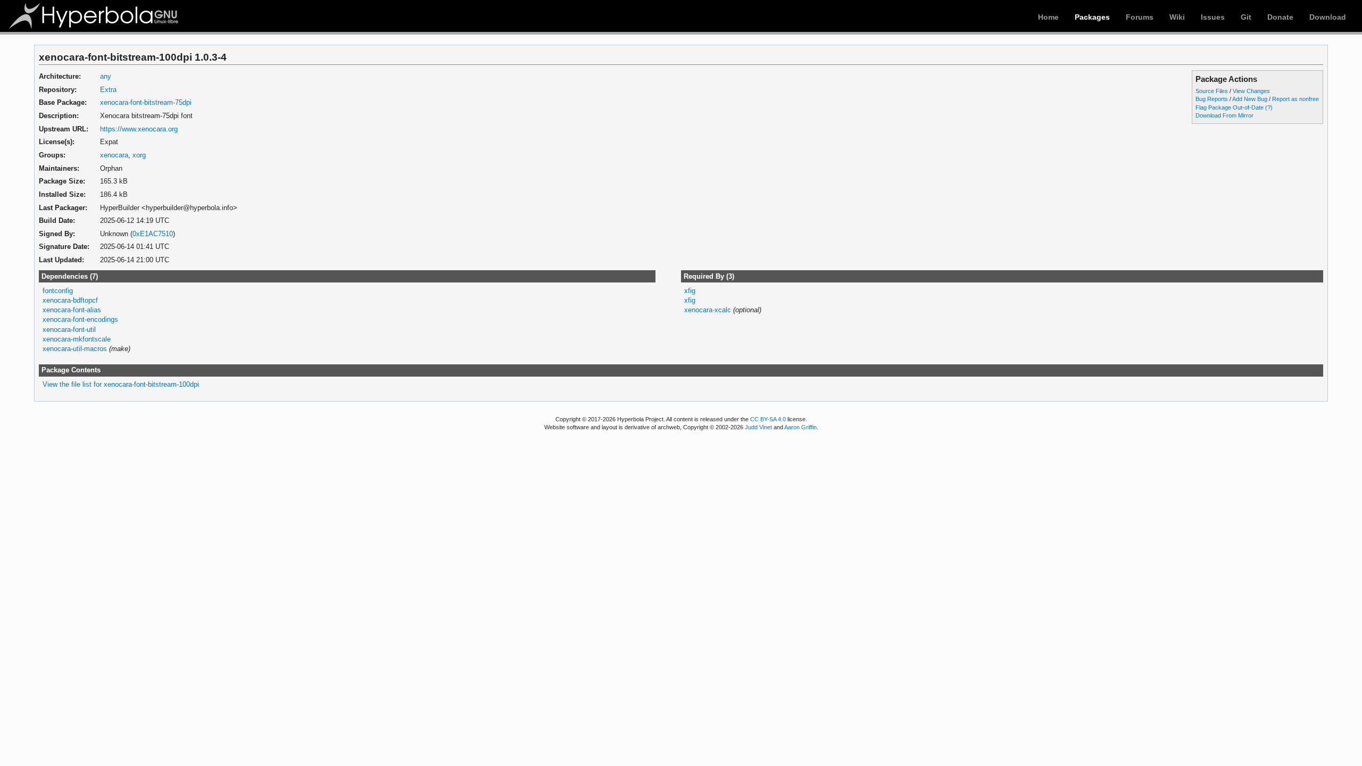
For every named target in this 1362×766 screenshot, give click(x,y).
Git (1246, 17)
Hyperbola (94, 16)
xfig (689, 291)
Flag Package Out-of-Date (1229, 107)
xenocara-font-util (69, 330)
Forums (1139, 17)
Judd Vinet (758, 427)
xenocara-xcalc (707, 310)
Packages (1092, 17)
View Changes (1251, 91)
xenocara (114, 155)
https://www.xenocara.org (139, 129)
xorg (139, 155)
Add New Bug (1249, 99)
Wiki (1177, 17)
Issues (1213, 17)
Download (1327, 17)
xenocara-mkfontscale (77, 339)
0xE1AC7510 (152, 234)
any (105, 76)
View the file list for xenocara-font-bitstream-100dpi (121, 384)
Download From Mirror (1224, 115)
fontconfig (58, 291)
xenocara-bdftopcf (70, 300)
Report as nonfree (1295, 99)
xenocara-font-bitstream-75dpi (146, 102)
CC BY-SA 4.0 (768, 419)
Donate (1280, 17)
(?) (1269, 107)
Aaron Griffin (800, 427)
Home (1048, 17)
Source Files (1211, 91)
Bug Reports (1211, 99)
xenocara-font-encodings (80, 319)
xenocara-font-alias (72, 310)
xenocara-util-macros (75, 349)
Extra (108, 90)
